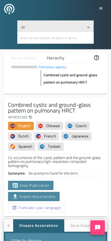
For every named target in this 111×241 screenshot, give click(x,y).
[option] (21, 126)
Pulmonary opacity (52, 67)
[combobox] (55, 26)
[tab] (38, 225)
